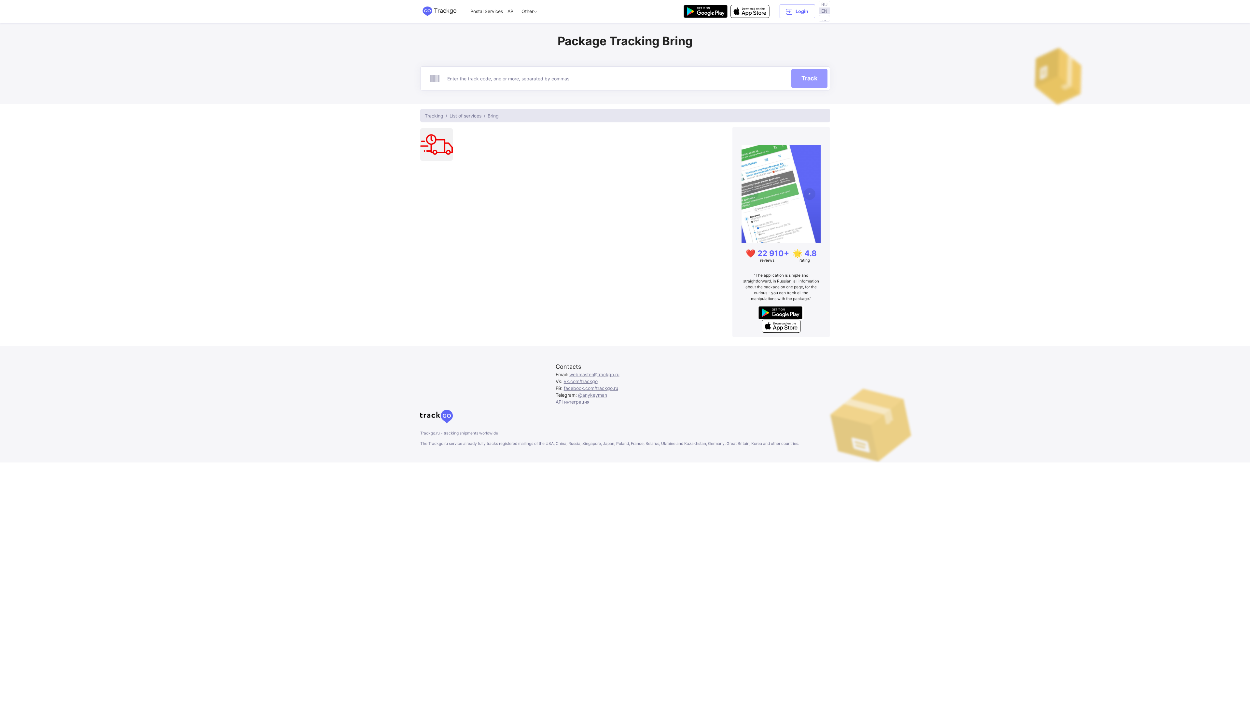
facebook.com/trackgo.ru (591, 388)
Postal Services (486, 11)
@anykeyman (592, 395)
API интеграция (573, 402)
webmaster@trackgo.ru (594, 374)
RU (824, 4)
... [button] (824, 18)
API (511, 11)
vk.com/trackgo (581, 381)
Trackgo (444, 10)
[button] (797, 11)
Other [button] (527, 11)
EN (824, 11)
